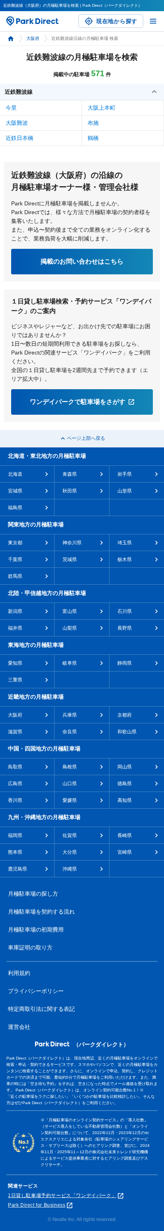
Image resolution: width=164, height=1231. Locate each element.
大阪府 (32, 38)
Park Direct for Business (36, 1205)
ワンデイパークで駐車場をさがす (77, 401)
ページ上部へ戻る (86, 438)
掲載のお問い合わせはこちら (82, 261)
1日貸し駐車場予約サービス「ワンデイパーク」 (62, 1195)
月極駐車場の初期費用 (36, 929)
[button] (82, 92)
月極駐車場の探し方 (33, 893)
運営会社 (19, 1027)
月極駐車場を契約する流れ (41, 911)
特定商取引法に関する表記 (41, 1009)
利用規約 (19, 973)
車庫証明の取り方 (30, 947)
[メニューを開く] (153, 21)
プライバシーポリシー (36, 991)
